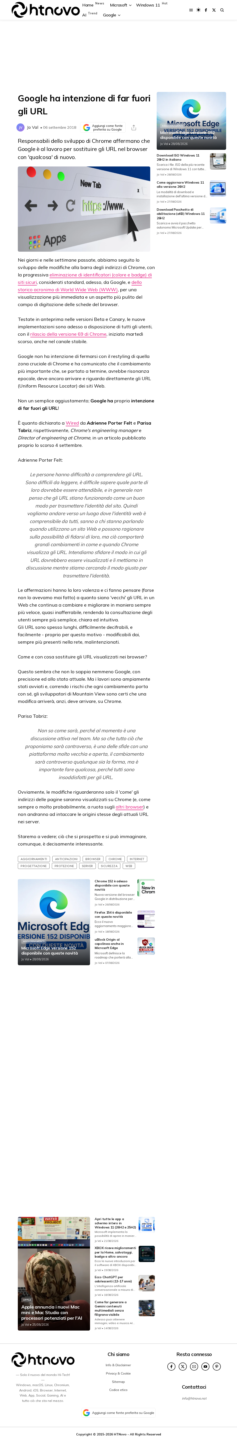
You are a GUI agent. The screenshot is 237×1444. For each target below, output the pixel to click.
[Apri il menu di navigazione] (191, 10)
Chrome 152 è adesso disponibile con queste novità (112, 885)
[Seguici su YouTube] (205, 1367)
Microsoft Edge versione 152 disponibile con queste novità (49, 950)
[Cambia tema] (198, 9)
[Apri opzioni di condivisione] (133, 127)
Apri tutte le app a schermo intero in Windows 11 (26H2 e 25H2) (115, 1223)
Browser (93, 859)
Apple (27, 1299)
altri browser (129, 807)
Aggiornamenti (34, 859)
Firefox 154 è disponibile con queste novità (113, 914)
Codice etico (118, 1390)
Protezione (64, 866)
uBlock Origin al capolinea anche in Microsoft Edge (109, 943)
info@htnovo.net (194, 1398)
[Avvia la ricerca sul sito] (222, 10)
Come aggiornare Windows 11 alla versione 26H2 (180, 184)
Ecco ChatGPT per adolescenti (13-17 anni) (113, 1279)
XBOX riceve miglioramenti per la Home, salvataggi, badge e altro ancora (115, 1252)
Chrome (115, 859)
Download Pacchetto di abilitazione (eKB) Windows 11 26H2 (180, 213)
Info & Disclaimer (118, 1365)
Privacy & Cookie (118, 1373)
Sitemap (118, 1382)
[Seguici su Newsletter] (194, 1367)
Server (87, 866)
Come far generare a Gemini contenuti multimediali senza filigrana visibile (110, 1308)
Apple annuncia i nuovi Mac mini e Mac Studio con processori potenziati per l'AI (51, 1312)
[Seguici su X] (214, 10)
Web (128, 866)
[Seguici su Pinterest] (217, 1367)
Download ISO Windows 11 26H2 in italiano (178, 157)
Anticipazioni (66, 859)
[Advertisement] (118, 56)
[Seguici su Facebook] (206, 10)
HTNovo (120, 1434)
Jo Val (32, 127)
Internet (137, 859)
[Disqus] (86, 1030)
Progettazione (34, 866)
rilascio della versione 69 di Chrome (68, 334)
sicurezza (109, 866)
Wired (72, 423)
